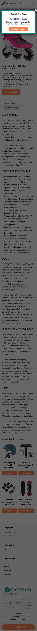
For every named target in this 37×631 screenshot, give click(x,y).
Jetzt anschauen (18, 29)
